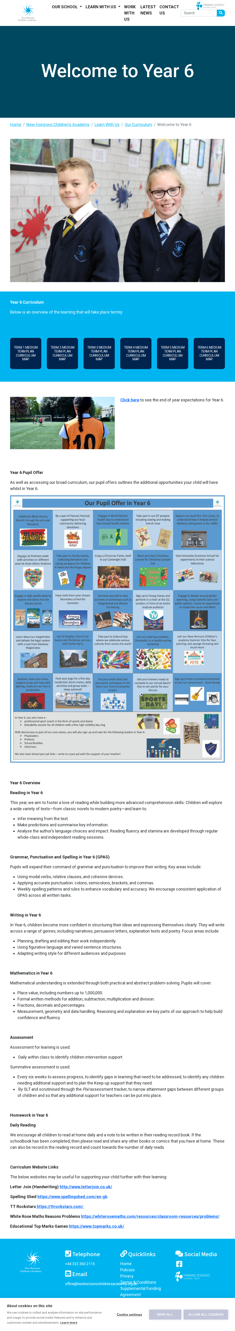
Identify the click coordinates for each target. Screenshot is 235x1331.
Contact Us (169, 9)
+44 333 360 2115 (80, 1264)
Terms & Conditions (138, 1282)
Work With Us (130, 13)
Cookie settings (129, 1314)
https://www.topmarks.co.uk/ (96, 1226)
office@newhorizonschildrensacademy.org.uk (101, 1284)
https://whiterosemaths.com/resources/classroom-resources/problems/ (150, 1216)
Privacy (127, 1276)
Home (15, 124)
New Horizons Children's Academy (58, 124)
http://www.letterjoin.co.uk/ (86, 1186)
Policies (127, 1269)
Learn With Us (101, 6)
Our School (65, 6)
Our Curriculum (138, 124)
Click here (129, 400)
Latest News (148, 9)
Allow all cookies (206, 1314)
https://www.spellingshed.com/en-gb (72, 1196)
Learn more (68, 1322)
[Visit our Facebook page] (179, 1265)
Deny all (165, 1314)
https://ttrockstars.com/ (60, 1206)
